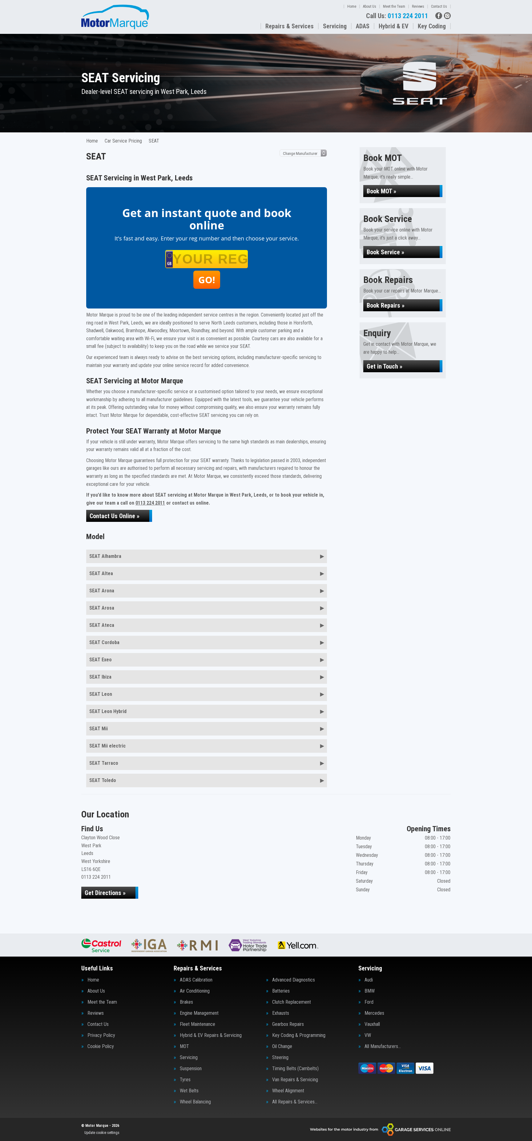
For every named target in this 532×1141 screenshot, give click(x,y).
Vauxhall (372, 1024)
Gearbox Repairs (288, 1024)
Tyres (185, 1079)
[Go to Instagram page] (447, 15)
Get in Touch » (384, 366)
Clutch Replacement (291, 1002)
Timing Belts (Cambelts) (295, 1068)
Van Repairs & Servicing (295, 1079)
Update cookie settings (101, 1133)
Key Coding (432, 26)
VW (368, 1035)
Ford (369, 1002)
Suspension (191, 1068)
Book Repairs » (386, 305)
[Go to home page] (115, 17)
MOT (184, 1046)
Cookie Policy (100, 1046)
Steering (280, 1057)
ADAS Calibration (196, 980)
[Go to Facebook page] (438, 15)
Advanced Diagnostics (293, 980)
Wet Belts (189, 1090)
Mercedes (374, 1013)
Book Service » (385, 252)
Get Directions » (105, 893)
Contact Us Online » (114, 516)
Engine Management (199, 1013)
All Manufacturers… (383, 1046)
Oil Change (282, 1046)
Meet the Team (394, 6)
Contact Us (439, 6)
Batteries (281, 991)
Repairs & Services (289, 26)
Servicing (335, 26)
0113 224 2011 (397, 16)
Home (351, 6)
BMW (370, 991)
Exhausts (280, 1013)
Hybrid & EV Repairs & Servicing (211, 1035)
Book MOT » (381, 191)
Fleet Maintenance (197, 1024)
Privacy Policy (101, 1035)
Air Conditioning (195, 991)
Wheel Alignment (288, 1090)
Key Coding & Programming (298, 1035)
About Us (369, 6)
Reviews (418, 6)
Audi (369, 980)
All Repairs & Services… (294, 1101)
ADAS (362, 26)
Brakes (186, 1002)
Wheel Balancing (195, 1101)
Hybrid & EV (394, 26)
